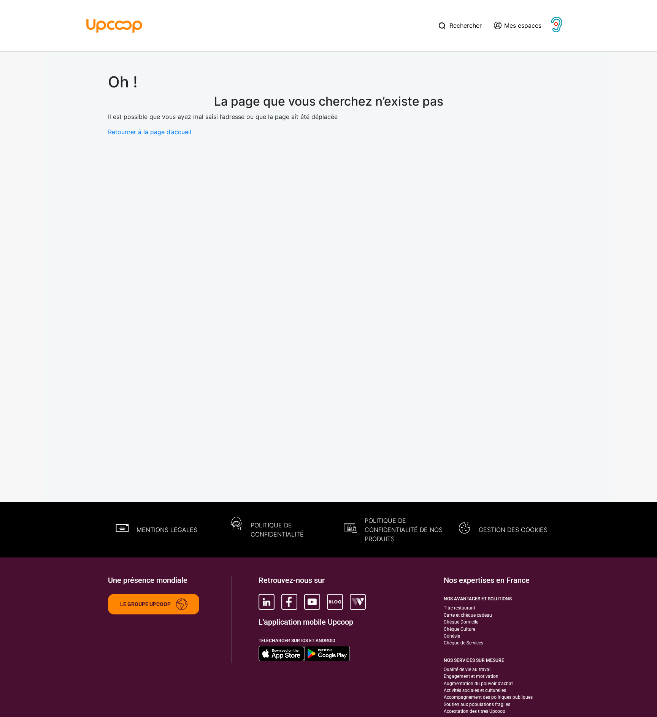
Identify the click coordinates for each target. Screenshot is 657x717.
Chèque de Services (463, 643)
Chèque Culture (459, 629)
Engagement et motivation (471, 676)
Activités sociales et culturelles (475, 690)
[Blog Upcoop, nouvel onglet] (335, 602)
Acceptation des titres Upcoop (474, 711)
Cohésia (452, 636)
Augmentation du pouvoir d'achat (478, 683)
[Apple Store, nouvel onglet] (281, 653)
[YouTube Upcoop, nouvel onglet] (312, 602)
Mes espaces (522, 25)
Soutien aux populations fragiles (477, 704)
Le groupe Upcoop (145, 604)
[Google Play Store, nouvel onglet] (327, 653)
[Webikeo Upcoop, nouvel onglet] (358, 602)
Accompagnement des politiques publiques (488, 697)
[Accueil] (114, 25)
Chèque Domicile (461, 622)
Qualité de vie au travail (468, 669)
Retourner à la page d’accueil (149, 132)
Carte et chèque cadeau (468, 615)
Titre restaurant (459, 608)
